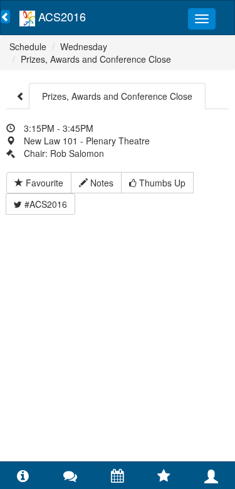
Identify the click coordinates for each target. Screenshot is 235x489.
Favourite (43, 182)
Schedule (27, 46)
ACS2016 (60, 16)
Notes (100, 182)
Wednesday (83, 46)
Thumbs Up (161, 182)
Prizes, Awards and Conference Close (96, 59)
